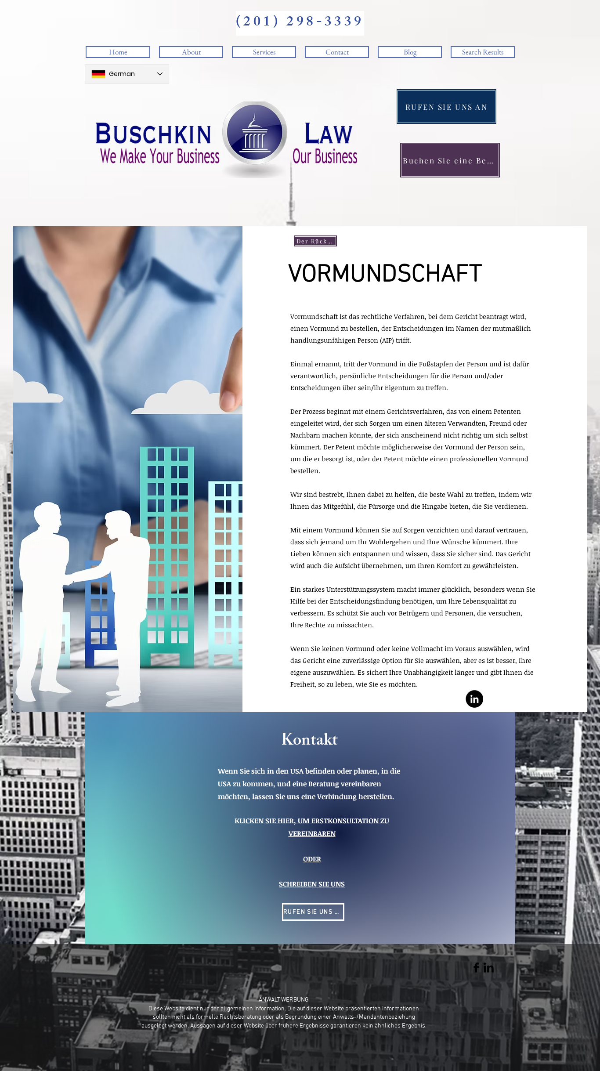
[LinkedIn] (474, 699)
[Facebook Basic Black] (476, 967)
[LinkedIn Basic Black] (489, 967)
